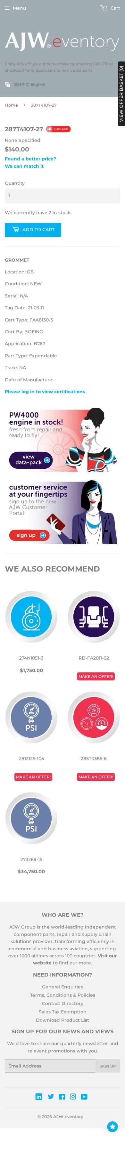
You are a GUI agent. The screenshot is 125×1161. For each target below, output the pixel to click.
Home (11, 105)
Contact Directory (62, 1003)
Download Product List (62, 1020)
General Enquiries (62, 987)
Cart (114, 8)
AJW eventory (68, 1116)
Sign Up (108, 1066)
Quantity (15, 183)
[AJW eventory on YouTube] (84, 1097)
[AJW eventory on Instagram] (73, 1097)
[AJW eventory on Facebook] (62, 1097)
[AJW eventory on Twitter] (51, 1097)
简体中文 (21, 84)
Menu (19, 8)
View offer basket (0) (121, 94)
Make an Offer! (96, 676)
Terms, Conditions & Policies (62, 995)
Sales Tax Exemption (63, 1012)
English (37, 84)
